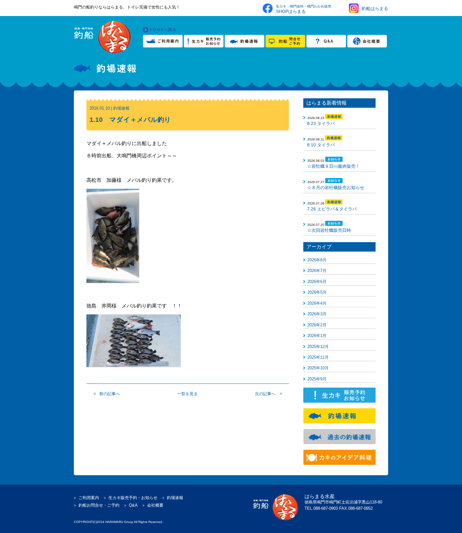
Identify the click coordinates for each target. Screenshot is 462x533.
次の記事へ (265, 393)
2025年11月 (318, 357)
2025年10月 (318, 368)
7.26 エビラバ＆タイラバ (332, 208)
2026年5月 (317, 292)
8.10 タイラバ (321, 144)
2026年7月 (317, 270)
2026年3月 (317, 314)
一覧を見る (187, 394)
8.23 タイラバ (321, 123)
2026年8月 (317, 260)
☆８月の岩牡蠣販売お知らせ (335, 187)
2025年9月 (317, 379)
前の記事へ (109, 393)
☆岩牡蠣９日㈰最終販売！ (333, 166)
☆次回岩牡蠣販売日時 (329, 230)
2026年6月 (317, 281)
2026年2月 (317, 325)
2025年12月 (318, 346)
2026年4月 (317, 303)
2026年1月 (317, 335)
